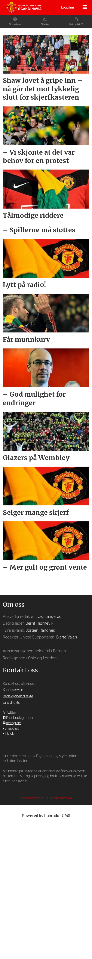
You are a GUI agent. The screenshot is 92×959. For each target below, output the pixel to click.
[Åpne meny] (84, 7)
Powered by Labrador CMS (46, 815)
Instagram (13, 723)
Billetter (45, 24)
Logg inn (67, 7)
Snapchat (12, 728)
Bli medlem (15, 24)
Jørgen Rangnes (40, 630)
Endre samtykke (62, 798)
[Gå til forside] (24, 7)
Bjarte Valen (66, 637)
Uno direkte (11, 702)
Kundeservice (13, 690)
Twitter (11, 712)
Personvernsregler (32, 798)
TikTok (9, 733)
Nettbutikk (74, 24)
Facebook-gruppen (20, 718)
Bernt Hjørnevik (39, 623)
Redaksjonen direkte (18, 696)
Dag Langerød (49, 617)
